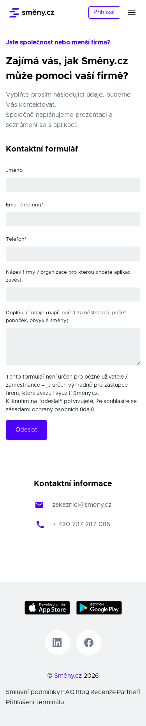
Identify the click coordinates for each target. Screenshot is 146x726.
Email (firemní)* (24, 205)
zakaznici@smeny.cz (81, 505)
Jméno (14, 170)
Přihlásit (104, 12)
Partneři (128, 692)
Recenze (103, 692)
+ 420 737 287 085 (82, 524)
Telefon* (16, 239)
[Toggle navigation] (136, 12)
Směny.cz (68, 676)
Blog (82, 692)
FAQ (68, 692)
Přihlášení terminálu (35, 702)
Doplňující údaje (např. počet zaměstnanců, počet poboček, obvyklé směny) (66, 316)
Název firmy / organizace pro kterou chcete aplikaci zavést (69, 276)
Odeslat (26, 430)
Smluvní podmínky (33, 692)
